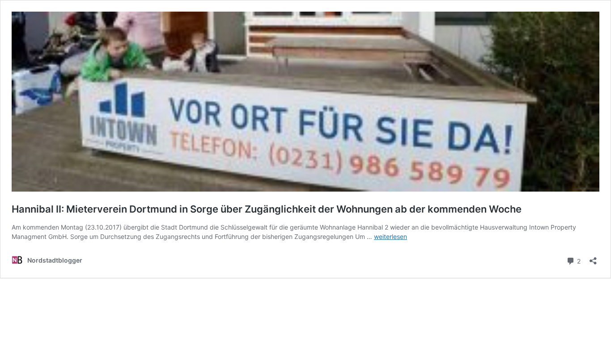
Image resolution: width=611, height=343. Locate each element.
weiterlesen (390, 236)
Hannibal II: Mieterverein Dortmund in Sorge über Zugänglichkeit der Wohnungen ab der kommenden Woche (267, 209)
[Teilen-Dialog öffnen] (593, 258)
